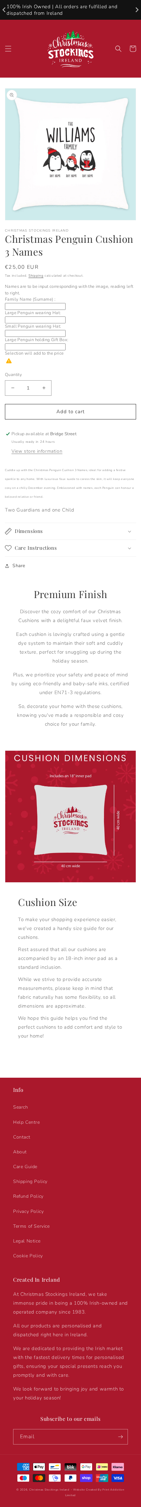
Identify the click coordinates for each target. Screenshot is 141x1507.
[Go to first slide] (136, 10)
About (20, 1152)
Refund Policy (28, 1196)
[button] (8, 48)
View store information (36, 451)
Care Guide (25, 1167)
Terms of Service (31, 1226)
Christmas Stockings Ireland (49, 1490)
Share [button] (18, 566)
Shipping (36, 275)
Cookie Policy (28, 1256)
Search (20, 1107)
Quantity (13, 375)
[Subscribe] (120, 1436)
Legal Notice (26, 1241)
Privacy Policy (28, 1211)
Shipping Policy (30, 1181)
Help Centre (26, 1122)
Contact (21, 1137)
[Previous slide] (4, 10)
